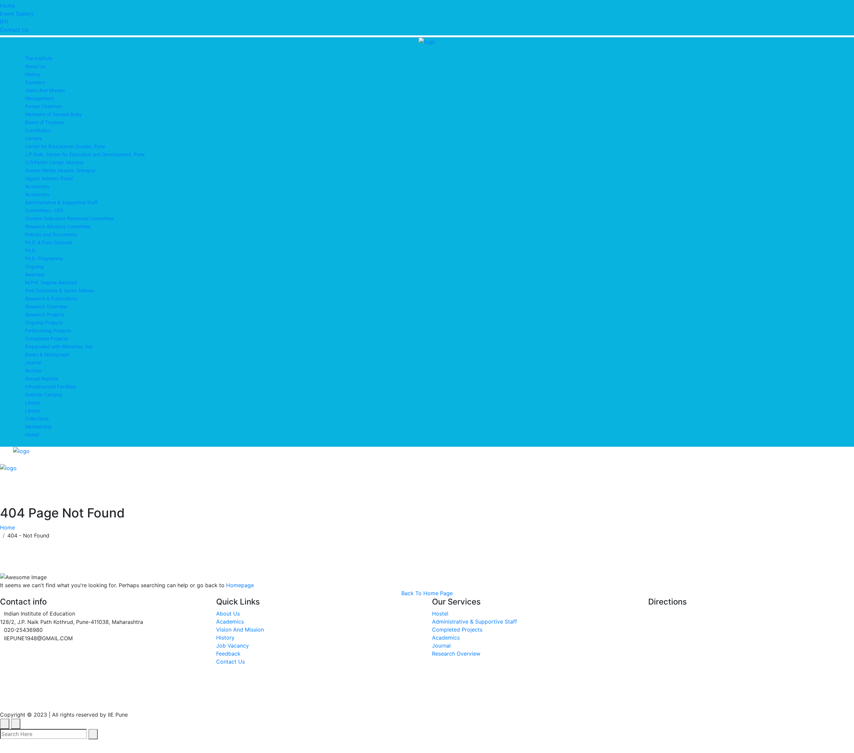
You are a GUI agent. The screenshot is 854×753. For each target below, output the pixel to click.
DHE (220, 699)
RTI (4, 21)
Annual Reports (41, 378)
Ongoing (34, 266)
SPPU (157, 699)
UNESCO (121, 699)
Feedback (228, 653)
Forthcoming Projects (48, 330)
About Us (35, 66)
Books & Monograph (47, 354)
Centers (33, 138)
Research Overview (46, 306)
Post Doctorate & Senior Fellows (59, 290)
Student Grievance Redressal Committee (69, 218)
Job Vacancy (232, 645)
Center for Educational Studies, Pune (65, 146)
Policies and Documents (51, 234)
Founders (35, 82)
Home (7, 5)
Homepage (240, 585)
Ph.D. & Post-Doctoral (48, 242)
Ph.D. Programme (44, 258)
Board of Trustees (44, 122)
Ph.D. (30, 250)
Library (32, 402)
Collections (37, 418)
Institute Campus (43, 394)
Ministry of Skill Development (315, 699)
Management (39, 98)
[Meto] (427, 41)
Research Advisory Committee (58, 226)
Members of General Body (53, 114)
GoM (249, 699)
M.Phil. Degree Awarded (51, 282)
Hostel (32, 434)
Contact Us (14, 29)
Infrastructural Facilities (50, 386)
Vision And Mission (45, 90)
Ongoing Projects (44, 322)
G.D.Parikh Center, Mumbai (54, 162)
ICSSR (189, 699)
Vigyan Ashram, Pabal (49, 178)
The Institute (38, 58)
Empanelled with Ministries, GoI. (59, 346)
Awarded (34, 274)
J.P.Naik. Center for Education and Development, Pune (85, 154)
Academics (37, 186)
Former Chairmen (43, 106)
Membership (38, 426)
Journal (33, 362)
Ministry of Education (32, 699)
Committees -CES (44, 210)
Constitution (38, 130)
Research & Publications (51, 298)
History (32, 74)
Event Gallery (17, 13)
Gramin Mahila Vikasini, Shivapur (60, 170)
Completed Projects (46, 338)
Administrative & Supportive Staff (61, 202)
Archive (33, 370)
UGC (86, 699)
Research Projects (44, 314)
